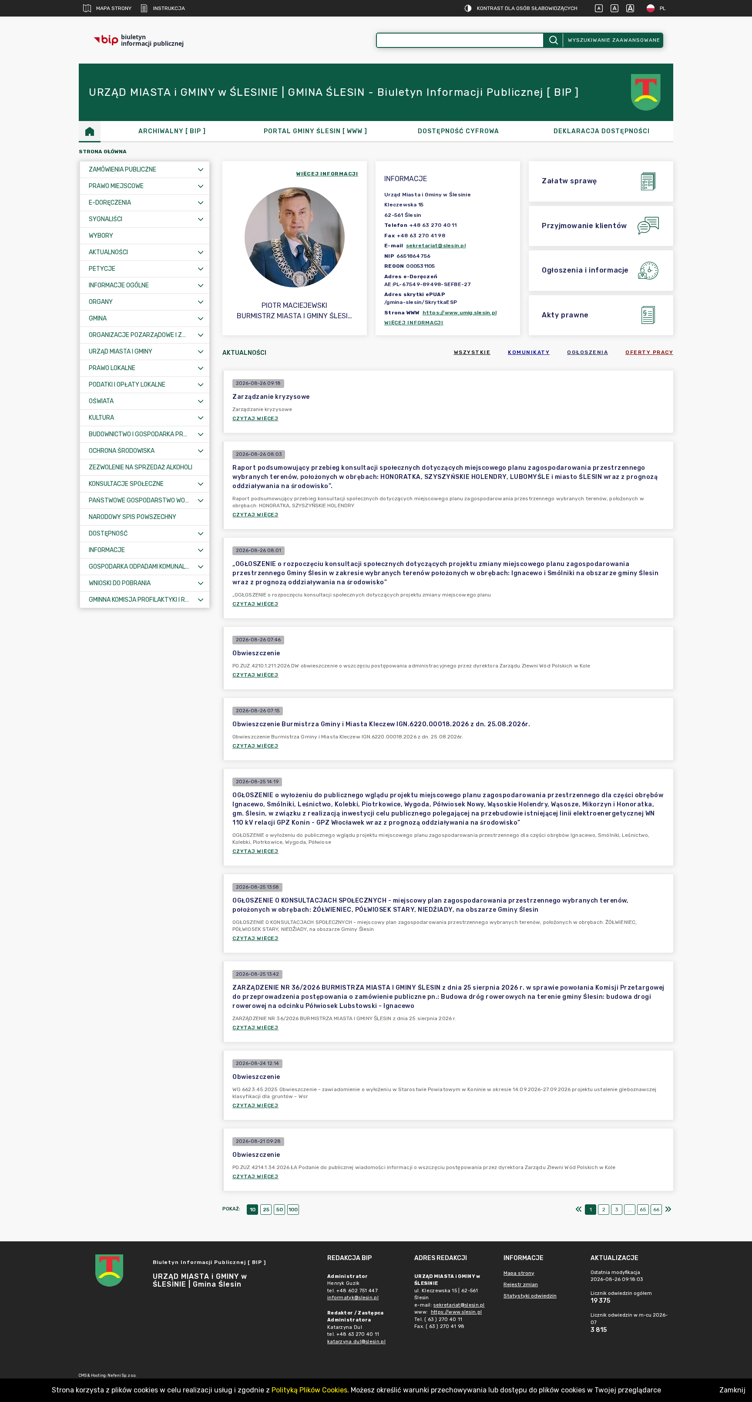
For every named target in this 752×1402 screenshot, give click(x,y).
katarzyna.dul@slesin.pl (356, 1342)
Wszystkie (472, 352)
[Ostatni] (668, 1209)
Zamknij (732, 1390)
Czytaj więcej (255, 418)
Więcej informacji (413, 323)
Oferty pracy (649, 352)
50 (279, 1210)
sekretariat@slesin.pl (436, 246)
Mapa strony (113, 8)
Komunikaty (529, 352)
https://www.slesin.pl (456, 1312)
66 (656, 1210)
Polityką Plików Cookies (309, 1390)
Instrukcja (169, 8)
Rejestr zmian (521, 1284)
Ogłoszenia (587, 352)
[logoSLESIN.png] (647, 92)
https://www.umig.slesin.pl (460, 313)
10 (252, 1210)
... (630, 1210)
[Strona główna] (90, 131)
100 (293, 1210)
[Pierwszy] (578, 1209)
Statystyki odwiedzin (530, 1296)
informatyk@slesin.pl (353, 1298)
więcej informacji (327, 174)
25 (266, 1210)
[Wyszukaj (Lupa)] (553, 40)
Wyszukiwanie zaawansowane (614, 40)
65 (643, 1210)
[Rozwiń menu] (200, 169)
